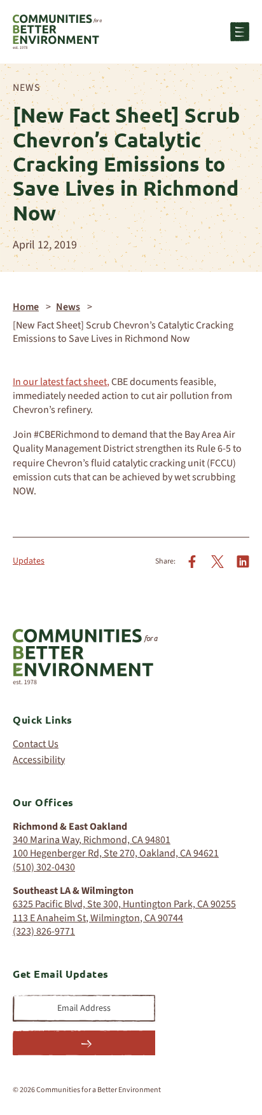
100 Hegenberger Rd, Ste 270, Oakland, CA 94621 (116, 853)
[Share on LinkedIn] (243, 561)
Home (26, 307)
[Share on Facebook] (192, 561)
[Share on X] (217, 561)
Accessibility (39, 760)
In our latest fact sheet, (61, 382)
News (27, 88)
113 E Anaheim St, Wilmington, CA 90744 (98, 918)
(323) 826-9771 (44, 931)
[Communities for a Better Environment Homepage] (57, 32)
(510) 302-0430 (44, 867)
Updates (29, 561)
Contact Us (36, 744)
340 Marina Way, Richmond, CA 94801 (91, 840)
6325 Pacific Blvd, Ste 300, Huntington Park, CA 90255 (124, 904)
